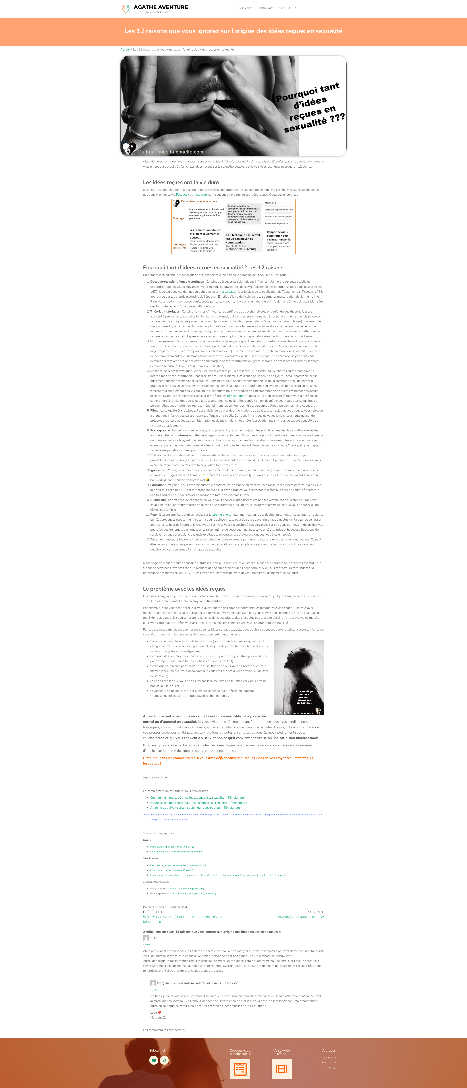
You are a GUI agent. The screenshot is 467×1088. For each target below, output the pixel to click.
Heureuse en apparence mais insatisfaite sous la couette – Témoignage (198, 803)
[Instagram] (164, 1060)
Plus (292, 8)
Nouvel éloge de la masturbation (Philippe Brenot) (176, 851)
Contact (267, 8)
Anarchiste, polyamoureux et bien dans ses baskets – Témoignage (195, 808)
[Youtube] (153, 1060)
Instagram (201, 195)
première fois (221, 515)
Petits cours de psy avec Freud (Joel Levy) (172, 846)
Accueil (125, 49)
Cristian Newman (180, 893)
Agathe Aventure (161, 7)
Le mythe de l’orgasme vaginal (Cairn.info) (172, 870)
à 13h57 (154, 989)
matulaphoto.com (194, 888)
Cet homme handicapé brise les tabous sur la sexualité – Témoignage (197, 798)
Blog (281, 8)
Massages (244, 8)
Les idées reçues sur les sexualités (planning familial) (178, 865)
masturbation (228, 292)
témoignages (236, 396)
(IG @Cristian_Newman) (203, 893)
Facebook (182, 195)
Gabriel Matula (176, 888)
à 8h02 (146, 944)
